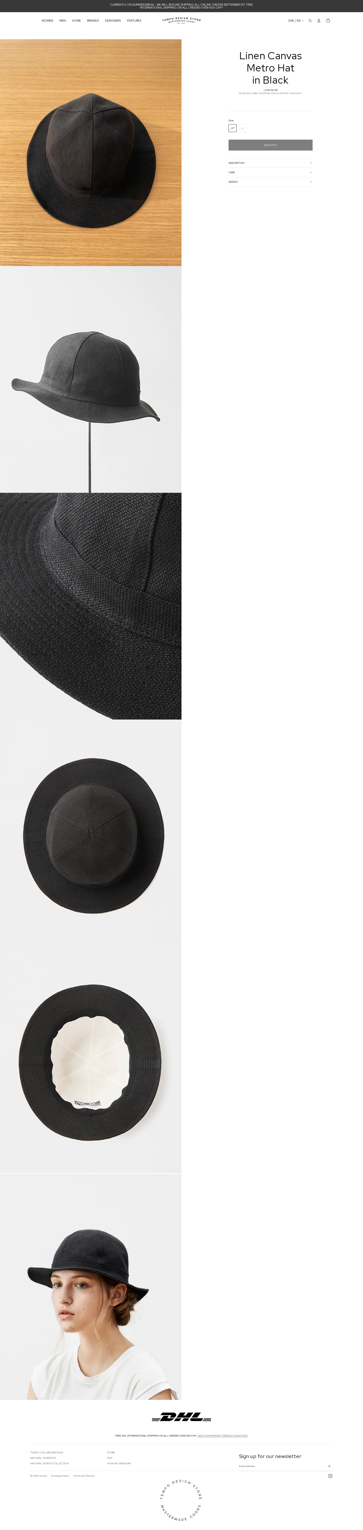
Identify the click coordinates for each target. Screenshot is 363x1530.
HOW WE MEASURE (119, 1463)
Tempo (43, 1476)
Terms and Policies (84, 1476)
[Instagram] (330, 1476)
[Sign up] (329, 1466)
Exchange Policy (60, 1476)
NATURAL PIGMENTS (43, 1458)
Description (236, 163)
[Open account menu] (319, 20)
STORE (111, 1452)
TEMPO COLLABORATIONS (46, 1452)
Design (233, 182)
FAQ (109, 1458)
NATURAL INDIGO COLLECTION (49, 1463)
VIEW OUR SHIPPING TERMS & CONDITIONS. (222, 1435)
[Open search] (310, 20)
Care (232, 172)
